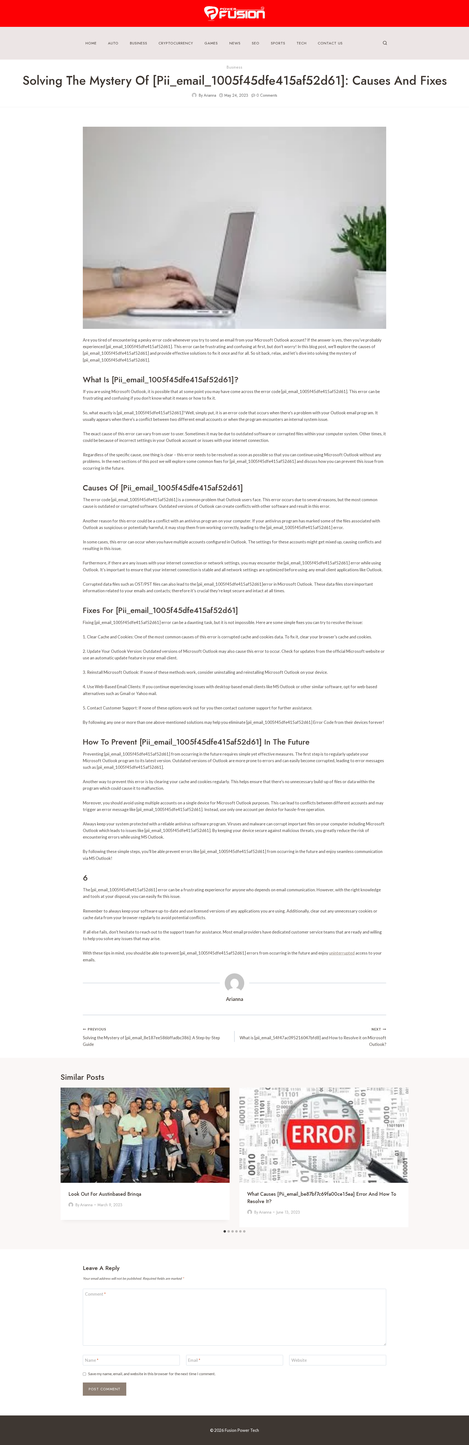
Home (91, 43)
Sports (278, 43)
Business (138, 43)
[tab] (225, 1231)
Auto (113, 43)
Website (299, 1360)
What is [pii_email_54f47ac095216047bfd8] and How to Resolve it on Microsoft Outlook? (313, 1037)
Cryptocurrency (176, 43)
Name (91, 1360)
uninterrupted (342, 953)
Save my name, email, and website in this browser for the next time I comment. (151, 1374)
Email (194, 1360)
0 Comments (266, 95)
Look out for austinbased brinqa (104, 1194)
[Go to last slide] (68, 1157)
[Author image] (194, 95)
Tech (302, 43)
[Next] (401, 1157)
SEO (255, 43)
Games (211, 43)
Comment (95, 1294)
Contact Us (330, 43)
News (235, 43)
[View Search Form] (385, 43)
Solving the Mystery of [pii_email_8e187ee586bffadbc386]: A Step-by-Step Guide (151, 1037)
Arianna (210, 95)
